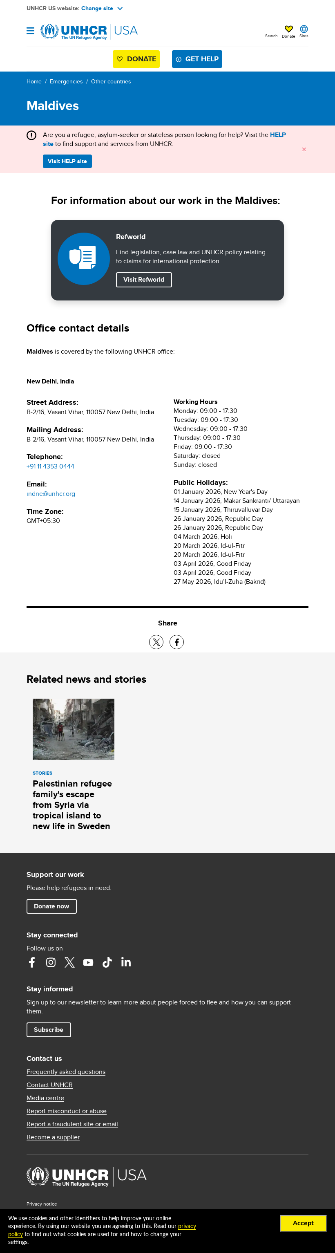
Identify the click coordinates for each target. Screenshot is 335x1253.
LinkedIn (126, 962)
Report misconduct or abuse (67, 1111)
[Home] (68, 31)
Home (34, 81)
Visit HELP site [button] (67, 161)
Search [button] (271, 35)
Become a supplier (53, 1137)
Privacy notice (42, 1203)
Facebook (32, 962)
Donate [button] (288, 36)
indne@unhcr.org (51, 493)
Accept (303, 1223)
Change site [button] (97, 8)
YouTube (88, 962)
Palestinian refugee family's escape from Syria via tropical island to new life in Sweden (72, 805)
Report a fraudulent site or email (72, 1124)
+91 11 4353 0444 (50, 466)
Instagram (50, 962)
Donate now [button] (51, 906)
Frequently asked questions (66, 1071)
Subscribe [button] (48, 1029)
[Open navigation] (30, 31)
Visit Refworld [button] (147, 279)
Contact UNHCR (50, 1084)
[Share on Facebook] (177, 642)
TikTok (107, 962)
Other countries (111, 81)
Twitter (69, 962)
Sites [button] (303, 35)
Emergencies (66, 81)
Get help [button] (202, 59)
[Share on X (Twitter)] (156, 642)
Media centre (45, 1098)
